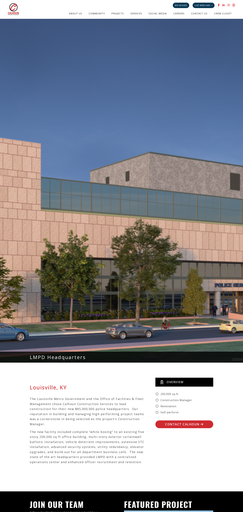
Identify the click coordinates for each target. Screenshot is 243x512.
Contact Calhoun (183, 424)
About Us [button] (75, 13)
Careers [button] (178, 13)
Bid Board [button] (181, 5)
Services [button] (136, 13)
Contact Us (199, 13)
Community (97, 13)
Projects (117, 13)
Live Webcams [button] (203, 5)
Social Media (158, 13)
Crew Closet (223, 13)
